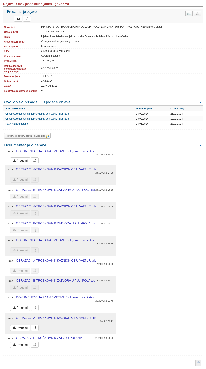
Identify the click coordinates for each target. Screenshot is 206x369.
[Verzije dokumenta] (35, 160)
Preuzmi (22, 160)
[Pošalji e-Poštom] (189, 13)
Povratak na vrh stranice (198, 363)
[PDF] (27, 19)
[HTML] (18, 19)
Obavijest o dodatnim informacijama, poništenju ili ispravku (37, 113)
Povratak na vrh (200, 102)
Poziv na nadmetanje (17, 123)
